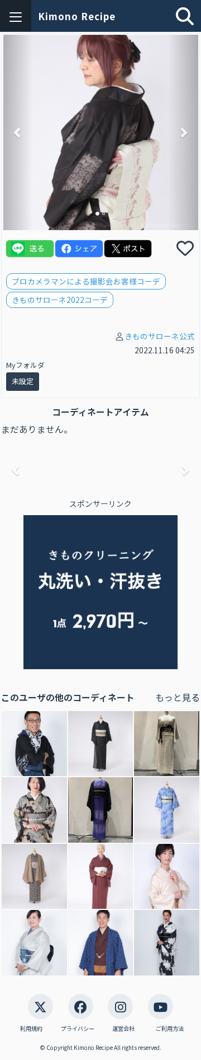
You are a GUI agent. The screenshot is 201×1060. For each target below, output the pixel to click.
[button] (17, 132)
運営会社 (123, 1029)
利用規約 (31, 1029)
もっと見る (177, 697)
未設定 (23, 381)
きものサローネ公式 (160, 336)
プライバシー (77, 1029)
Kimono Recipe (77, 16)
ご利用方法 (170, 1029)
